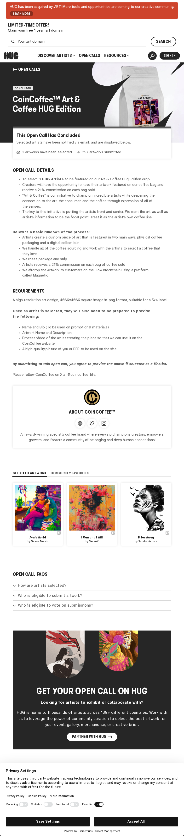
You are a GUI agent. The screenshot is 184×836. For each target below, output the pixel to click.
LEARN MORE (21, 13)
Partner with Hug (89, 736)
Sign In (170, 55)
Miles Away (146, 537)
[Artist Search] (152, 55)
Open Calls (89, 55)
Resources (115, 55)
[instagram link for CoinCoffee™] (104, 423)
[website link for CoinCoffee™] (80, 423)
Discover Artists (54, 55)
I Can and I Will (92, 537)
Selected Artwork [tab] (30, 473)
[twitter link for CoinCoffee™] (92, 423)
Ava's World (37, 537)
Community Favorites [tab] (70, 473)
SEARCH (163, 41)
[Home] (11, 56)
